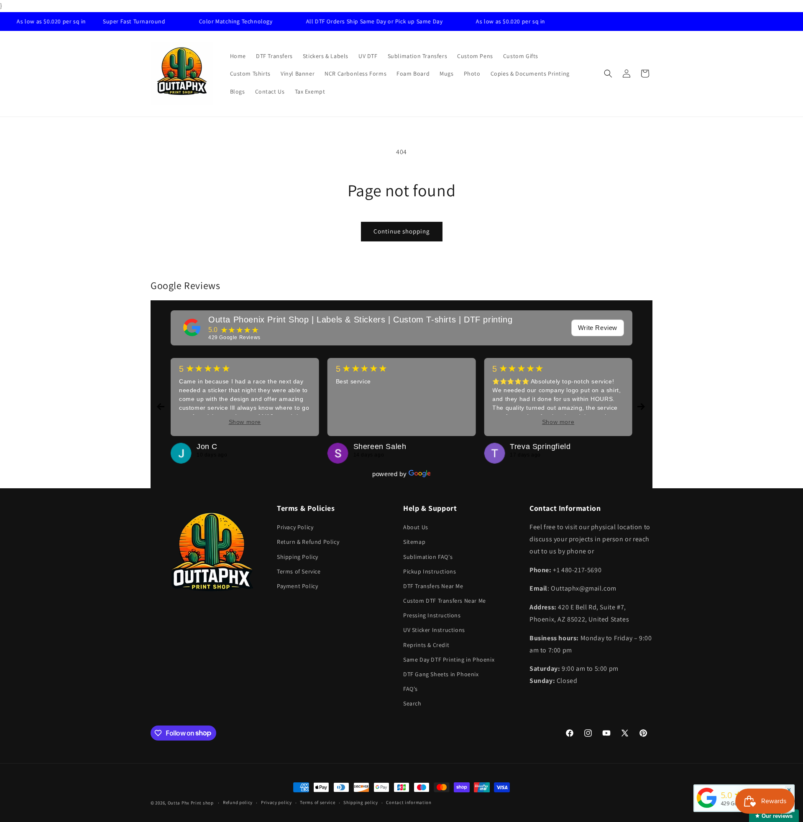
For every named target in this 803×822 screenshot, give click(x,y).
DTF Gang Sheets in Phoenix (441, 674)
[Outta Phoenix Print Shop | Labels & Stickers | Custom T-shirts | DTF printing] (192, 327)
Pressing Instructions (432, 615)
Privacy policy (276, 802)
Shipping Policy (297, 557)
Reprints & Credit (426, 645)
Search (412, 703)
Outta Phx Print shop (191, 803)
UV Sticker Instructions (434, 630)
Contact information (408, 802)
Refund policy (238, 802)
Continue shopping (401, 231)
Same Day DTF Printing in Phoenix (448, 659)
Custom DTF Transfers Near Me (444, 600)
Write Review (597, 327)
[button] (608, 73)
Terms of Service (299, 571)
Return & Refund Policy (308, 541)
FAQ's (410, 689)
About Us (415, 527)
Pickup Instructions (429, 571)
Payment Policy (297, 586)
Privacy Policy (295, 527)
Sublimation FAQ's (428, 557)
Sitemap (414, 541)
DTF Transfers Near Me (433, 586)
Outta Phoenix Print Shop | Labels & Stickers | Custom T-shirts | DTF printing (360, 319)
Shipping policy (360, 802)
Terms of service (317, 802)
